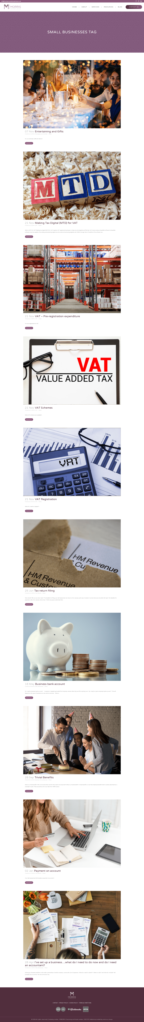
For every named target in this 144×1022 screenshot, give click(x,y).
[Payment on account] (72, 833)
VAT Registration (46, 499)
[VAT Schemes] (72, 370)
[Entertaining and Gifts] (72, 94)
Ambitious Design (108, 1019)
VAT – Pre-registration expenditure (57, 316)
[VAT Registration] (72, 462)
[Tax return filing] (72, 553)
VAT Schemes (44, 407)
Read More (29, 143)
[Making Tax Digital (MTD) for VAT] (72, 186)
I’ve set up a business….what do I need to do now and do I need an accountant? (70, 964)
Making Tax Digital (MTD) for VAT (56, 223)
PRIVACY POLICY (63, 1003)
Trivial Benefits (44, 777)
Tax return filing (44, 590)
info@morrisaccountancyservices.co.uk (11, 1)
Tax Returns (38, 593)
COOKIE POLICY (73, 1003)
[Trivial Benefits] (72, 740)
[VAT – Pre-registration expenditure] (72, 279)
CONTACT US (134, 7)
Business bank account (50, 684)
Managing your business (41, 134)
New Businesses (39, 686)
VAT (36, 225)
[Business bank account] (72, 647)
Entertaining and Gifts (49, 131)
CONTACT (55, 1003)
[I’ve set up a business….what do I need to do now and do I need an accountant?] (72, 925)
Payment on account (47, 870)
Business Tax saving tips (41, 780)
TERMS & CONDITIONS (85, 1003)
